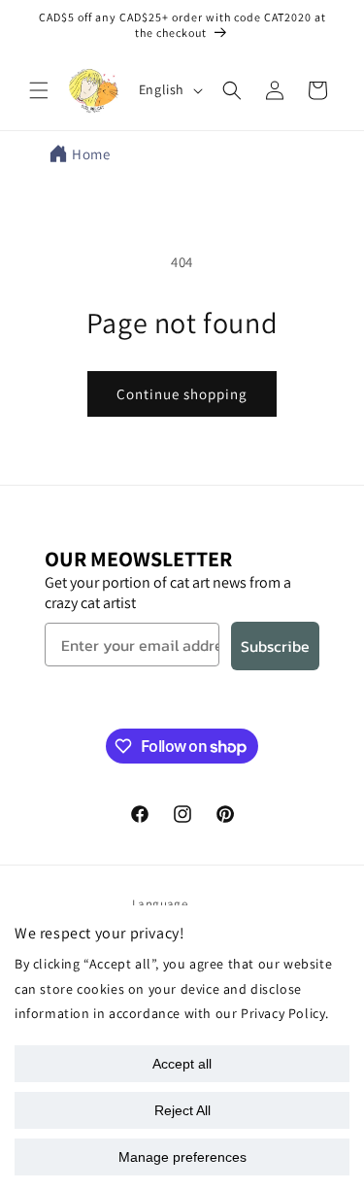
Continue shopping (182, 394)
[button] (38, 90)
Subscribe (275, 646)
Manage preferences (182, 1157)
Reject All (182, 1110)
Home (91, 154)
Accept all (182, 1063)
